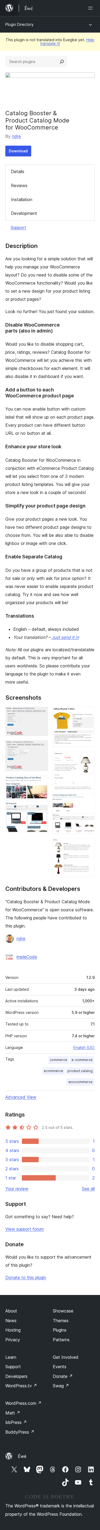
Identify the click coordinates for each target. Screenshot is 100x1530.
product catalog (80, 1071)
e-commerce (82, 1060)
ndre (16, 136)
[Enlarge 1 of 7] (40, 714)
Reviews (19, 185)
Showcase (63, 1311)
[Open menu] (91, 8)
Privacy (12, 1339)
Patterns (61, 1339)
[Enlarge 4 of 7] (87, 714)
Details (17, 171)
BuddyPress (19, 1432)
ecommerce (53, 1071)
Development (24, 213)
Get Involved (65, 1357)
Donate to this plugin (25, 1277)
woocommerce (80, 1082)
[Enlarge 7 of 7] (87, 845)
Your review (16, 1188)
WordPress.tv (21, 1385)
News (11, 1320)
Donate (63, 1376)
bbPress (16, 1422)
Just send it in (65, 637)
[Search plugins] (62, 61)
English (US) (84, 1047)
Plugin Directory (19, 24)
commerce (58, 1060)
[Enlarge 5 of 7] (87, 759)
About (11, 1311)
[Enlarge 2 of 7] (40, 747)
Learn (10, 1357)
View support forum (24, 1229)
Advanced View (20, 1097)
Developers (16, 1376)
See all (88, 1188)
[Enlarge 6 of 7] (87, 801)
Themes (61, 1320)
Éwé (22, 1456)
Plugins (59, 1330)
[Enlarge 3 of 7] (40, 782)
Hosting (13, 1330)
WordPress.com (23, 1403)
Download (18, 151)
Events (59, 1366)
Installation (21, 199)
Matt (12, 1413)
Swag (61, 1385)
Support (18, 227)
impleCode (27, 957)
